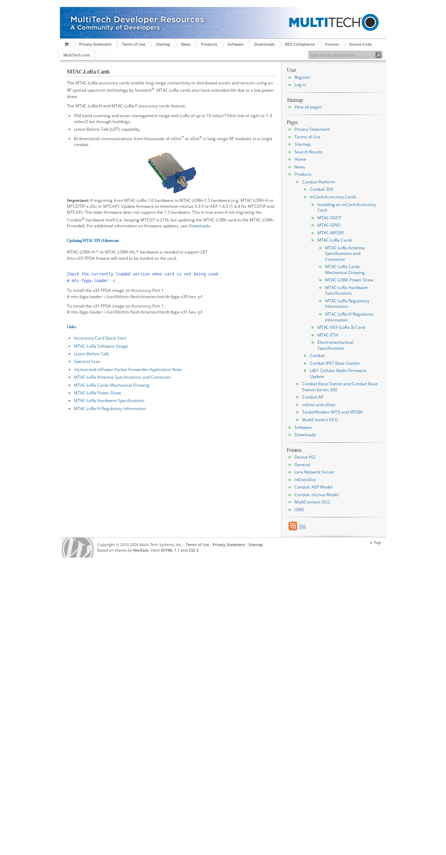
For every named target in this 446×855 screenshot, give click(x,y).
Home (68, 44)
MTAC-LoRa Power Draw (97, 393)
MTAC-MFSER (330, 233)
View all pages (308, 107)
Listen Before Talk (91, 354)
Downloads (264, 44)
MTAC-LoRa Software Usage (101, 346)
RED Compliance (300, 44)
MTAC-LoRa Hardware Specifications (109, 400)
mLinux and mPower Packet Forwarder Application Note (128, 369)
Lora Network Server (314, 472)
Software (236, 44)
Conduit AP (312, 397)
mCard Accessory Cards (333, 197)
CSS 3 (193, 550)
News (186, 44)
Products (209, 44)
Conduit (317, 355)
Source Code (360, 44)
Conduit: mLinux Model (316, 495)
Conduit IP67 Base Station (335, 363)
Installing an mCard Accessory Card (346, 207)
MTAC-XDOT (329, 218)
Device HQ (304, 457)
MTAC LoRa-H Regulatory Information (110, 408)
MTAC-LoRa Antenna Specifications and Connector (122, 377)
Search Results (308, 152)
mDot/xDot (305, 480)
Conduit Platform (318, 182)
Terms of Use (133, 44)
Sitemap (163, 44)
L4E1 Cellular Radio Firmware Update (338, 373)
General (302, 465)
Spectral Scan (87, 361)
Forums (332, 44)
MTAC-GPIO (328, 225)
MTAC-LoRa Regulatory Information (347, 304)
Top (377, 542)
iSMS (299, 510)
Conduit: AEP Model (313, 487)
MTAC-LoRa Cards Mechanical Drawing (111, 385)
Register (302, 77)
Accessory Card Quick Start (100, 338)
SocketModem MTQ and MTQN (332, 412)
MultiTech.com (76, 55)
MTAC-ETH (327, 335)
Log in (300, 85)
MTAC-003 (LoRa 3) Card (341, 327)
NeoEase (140, 550)
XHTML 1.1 (170, 550)
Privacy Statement (95, 44)
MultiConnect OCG (320, 420)
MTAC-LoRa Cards (334, 240)
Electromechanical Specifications (335, 345)
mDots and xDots (319, 405)
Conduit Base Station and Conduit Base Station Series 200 (340, 387)
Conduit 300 (321, 189)
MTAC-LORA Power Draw (349, 280)
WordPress (78, 548)
